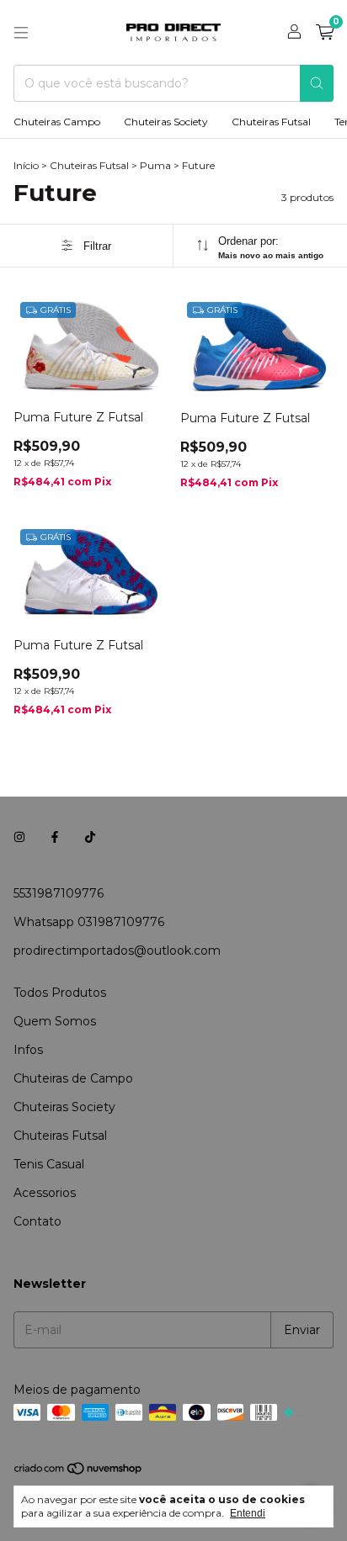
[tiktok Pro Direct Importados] (90, 837)
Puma (155, 165)
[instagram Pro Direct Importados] (19, 837)
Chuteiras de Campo (73, 1078)
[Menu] (21, 32)
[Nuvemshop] (78, 1471)
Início (26, 165)
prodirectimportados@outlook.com (117, 950)
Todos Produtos (59, 992)
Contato (37, 1221)
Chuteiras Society (166, 121)
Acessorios (44, 1192)
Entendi (247, 1513)
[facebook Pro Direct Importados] (55, 837)
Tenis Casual (48, 1164)
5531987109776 (58, 893)
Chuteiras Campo (56, 121)
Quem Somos (54, 1021)
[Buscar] (317, 83)
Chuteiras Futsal (271, 121)
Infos (28, 1049)
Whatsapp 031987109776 (88, 921)
